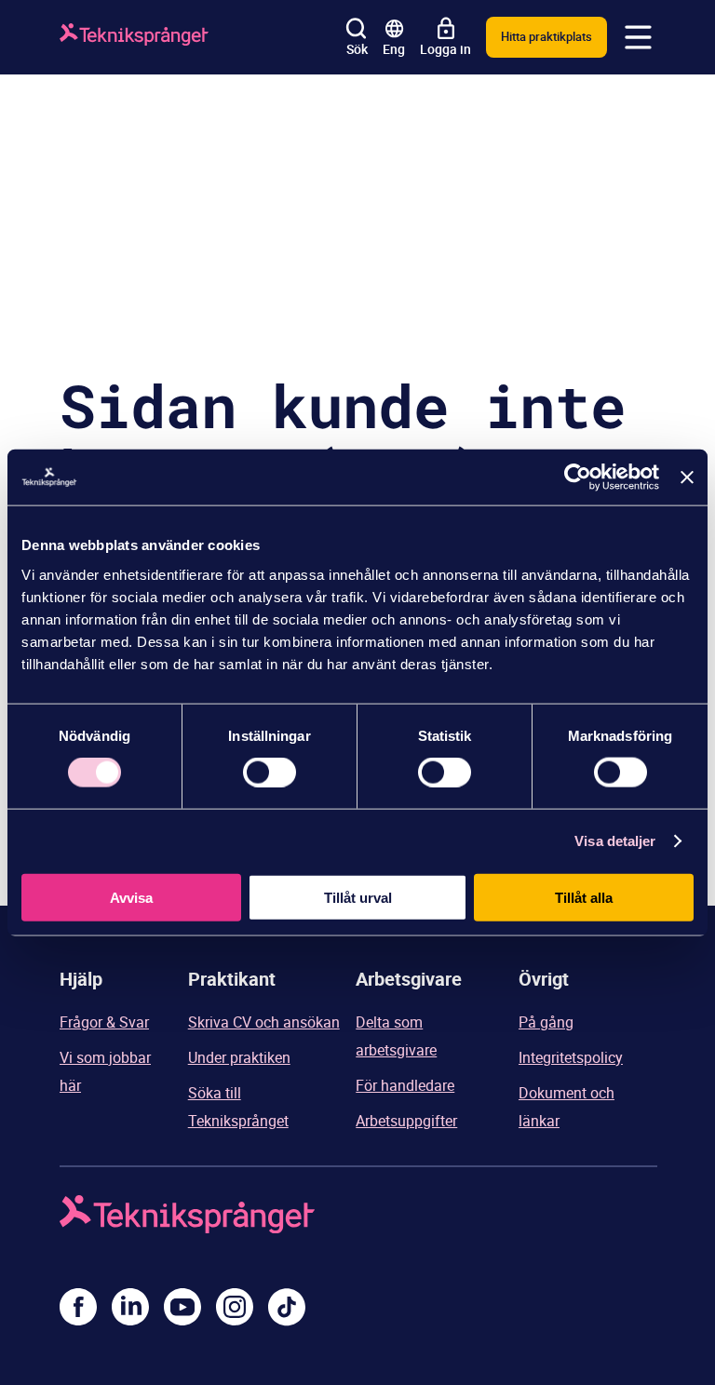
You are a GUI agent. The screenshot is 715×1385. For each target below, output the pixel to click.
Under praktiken (239, 1057)
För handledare (405, 1085)
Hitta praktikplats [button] (546, 36)
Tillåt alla (584, 897)
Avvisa (131, 897)
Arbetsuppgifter (406, 1120)
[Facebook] (78, 1306)
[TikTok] (286, 1306)
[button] (638, 37)
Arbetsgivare (409, 978)
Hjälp (81, 978)
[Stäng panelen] (687, 477)
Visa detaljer (614, 841)
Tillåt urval (358, 897)
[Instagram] (234, 1306)
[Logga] (134, 37)
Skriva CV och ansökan (264, 1022)
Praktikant (232, 978)
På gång (546, 1022)
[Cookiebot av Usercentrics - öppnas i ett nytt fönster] (577, 477)
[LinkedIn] (130, 1306)
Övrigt (544, 978)
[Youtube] (182, 1306)
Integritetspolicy (571, 1057)
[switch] (269, 772)
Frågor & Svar (104, 1022)
